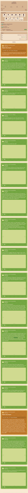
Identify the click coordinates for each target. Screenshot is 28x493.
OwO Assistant (13, 45)
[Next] (24, 77)
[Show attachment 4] (14, 323)
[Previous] (3, 77)
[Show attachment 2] (13, 323)
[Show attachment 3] (14, 294)
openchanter (6, 45)
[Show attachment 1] (13, 294)
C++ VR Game (13, 114)
